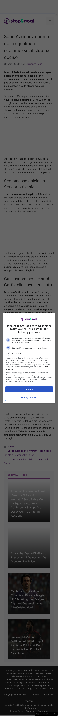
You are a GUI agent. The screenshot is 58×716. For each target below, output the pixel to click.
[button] (29, 354)
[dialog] (29, 358)
